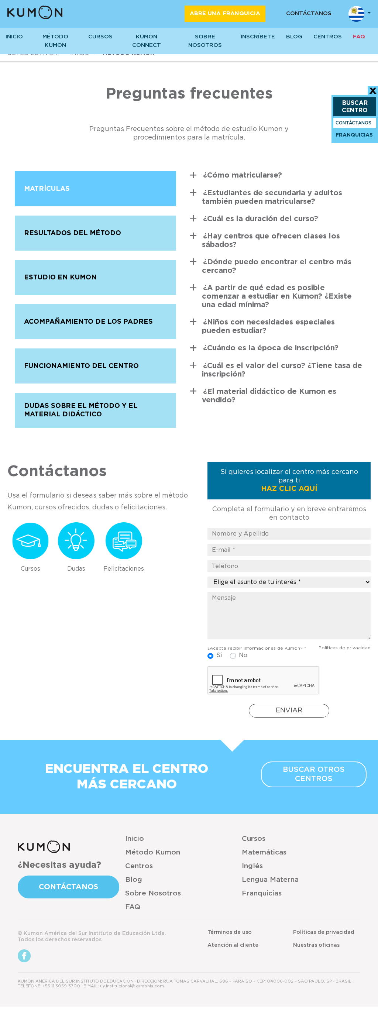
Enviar (289, 710)
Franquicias (262, 893)
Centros (139, 866)
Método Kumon (55, 41)
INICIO (14, 36)
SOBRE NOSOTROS (205, 41)
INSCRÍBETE (258, 36)
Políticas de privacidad (345, 648)
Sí (219, 655)
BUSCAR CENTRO (355, 106)
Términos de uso (229, 932)
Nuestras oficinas (316, 945)
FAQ (132, 907)
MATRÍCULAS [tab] (47, 189)
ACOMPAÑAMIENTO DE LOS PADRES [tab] (88, 322)
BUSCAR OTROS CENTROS (314, 774)
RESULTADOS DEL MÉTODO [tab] (72, 233)
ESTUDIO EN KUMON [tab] (60, 277)
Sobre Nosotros (153, 893)
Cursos (100, 36)
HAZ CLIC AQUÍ (289, 488)
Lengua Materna (270, 879)
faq (359, 36)
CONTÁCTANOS (308, 13)
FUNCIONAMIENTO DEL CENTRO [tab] (81, 366)
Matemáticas (264, 852)
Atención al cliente (232, 945)
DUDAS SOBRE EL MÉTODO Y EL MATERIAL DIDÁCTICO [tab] (81, 410)
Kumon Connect (146, 41)
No (243, 655)
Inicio (134, 838)
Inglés (252, 866)
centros (327, 36)
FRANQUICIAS (354, 135)
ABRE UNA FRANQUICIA (225, 13)
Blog (294, 36)
